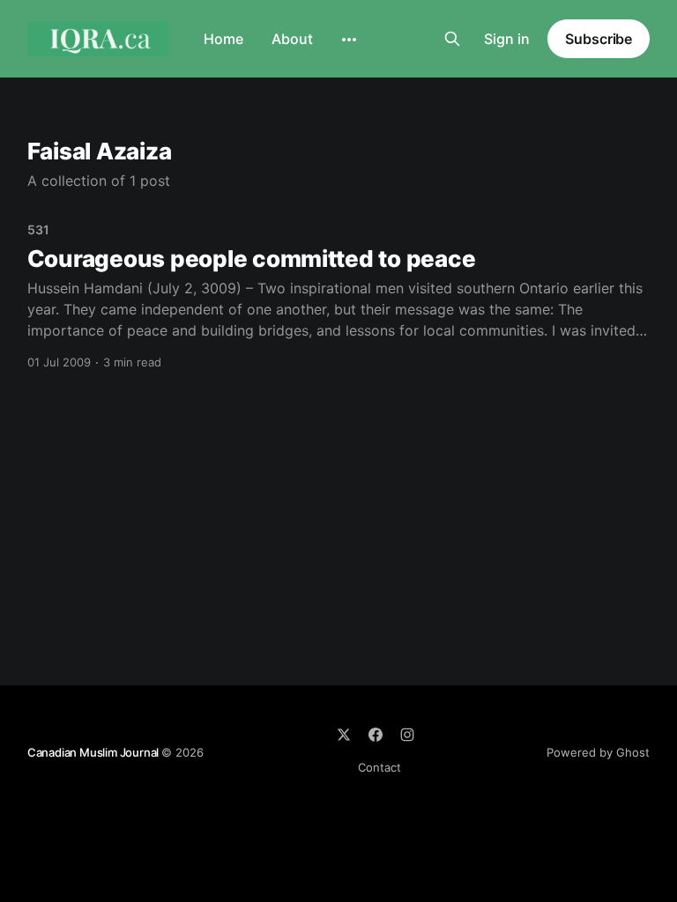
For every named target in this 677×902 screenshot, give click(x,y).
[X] (344, 735)
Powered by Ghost (598, 752)
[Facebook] (375, 735)
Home (223, 39)
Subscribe (598, 39)
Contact (379, 767)
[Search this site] (452, 39)
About (292, 39)
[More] (349, 39)
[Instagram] (407, 735)
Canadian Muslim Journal (94, 752)
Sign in (507, 39)
